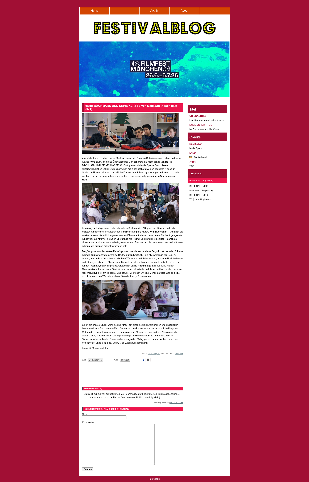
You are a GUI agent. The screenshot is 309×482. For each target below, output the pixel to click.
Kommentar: (88, 422)
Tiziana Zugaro (154, 353)
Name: (85, 414)
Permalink (179, 353)
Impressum (154, 479)
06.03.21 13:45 (176, 403)
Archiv (154, 10)
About (184, 10)
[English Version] (214, 12)
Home (95, 10)
